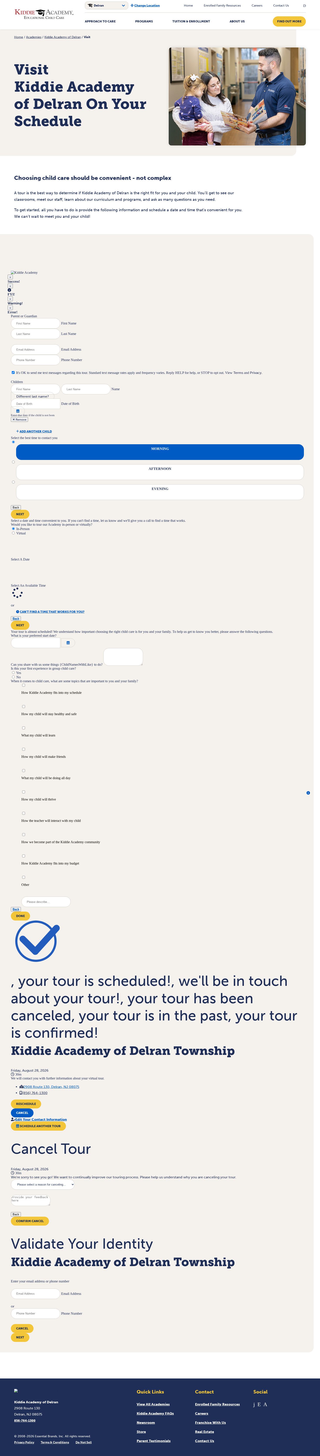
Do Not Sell (84, 1442)
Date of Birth (70, 403)
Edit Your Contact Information (41, 1119)
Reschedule (26, 1104)
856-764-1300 (24, 1420)
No (18, 677)
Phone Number (71, 360)
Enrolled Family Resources (222, 5)
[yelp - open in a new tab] (259, 1404)
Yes (18, 673)
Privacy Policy (24, 1442)
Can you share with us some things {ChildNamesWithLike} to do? (57, 664)
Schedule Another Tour (40, 1126)
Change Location (147, 5)
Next (20, 514)
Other (25, 885)
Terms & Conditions (55, 1442)
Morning (160, 449)
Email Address (71, 349)
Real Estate (204, 1432)
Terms (238, 373)
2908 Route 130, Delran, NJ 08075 (51, 1087)
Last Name (68, 334)
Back (16, 507)
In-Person (23, 529)
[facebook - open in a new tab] (254, 1404)
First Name (68, 323)
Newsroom (146, 1423)
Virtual (21, 533)
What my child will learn (38, 735)
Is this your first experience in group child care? (43, 668)
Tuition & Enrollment (191, 21)
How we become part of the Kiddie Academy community (60, 842)
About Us (237, 21)
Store (141, 1432)
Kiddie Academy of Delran (62, 37)
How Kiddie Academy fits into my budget (50, 863)
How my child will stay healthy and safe (49, 714)
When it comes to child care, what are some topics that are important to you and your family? (74, 681)
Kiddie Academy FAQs (155, 1413)
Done (20, 916)
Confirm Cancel (30, 1221)
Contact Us (281, 5)
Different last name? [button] (32, 396)
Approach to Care (100, 21)
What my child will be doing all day (46, 778)
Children (17, 382)
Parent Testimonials (154, 1441)
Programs (144, 21)
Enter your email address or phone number (40, 1281)
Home (188, 5)
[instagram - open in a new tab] (265, 1404)
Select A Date (20, 559)
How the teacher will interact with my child (51, 821)
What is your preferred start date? (33, 635)
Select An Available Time (28, 585)
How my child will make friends (43, 756)
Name (115, 389)
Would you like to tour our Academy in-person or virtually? (51, 524)
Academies (33, 37)
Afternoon (160, 469)
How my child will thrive (38, 799)
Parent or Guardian (24, 316)
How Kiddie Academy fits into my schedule (51, 692)
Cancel (22, 1113)
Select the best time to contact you (34, 438)
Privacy (255, 373)
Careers (257, 5)
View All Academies (153, 1404)
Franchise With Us (210, 1423)
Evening (160, 489)
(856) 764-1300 (34, 1093)
